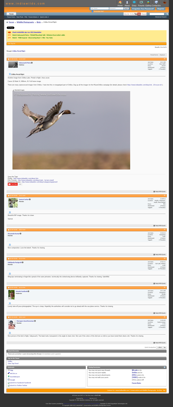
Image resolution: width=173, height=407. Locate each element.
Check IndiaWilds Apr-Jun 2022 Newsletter (26, 32)
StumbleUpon (15, 377)
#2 (164, 195)
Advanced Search (161, 17)
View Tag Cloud (13, 363)
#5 (164, 287)
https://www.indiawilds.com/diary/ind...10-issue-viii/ (144, 85)
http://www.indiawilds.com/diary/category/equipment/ (40, 182)
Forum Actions (33, 17)
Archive (159, 390)
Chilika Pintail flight (18, 51)
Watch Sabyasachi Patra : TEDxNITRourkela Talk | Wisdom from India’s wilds (38, 35)
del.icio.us (13, 373)
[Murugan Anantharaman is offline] (11, 324)
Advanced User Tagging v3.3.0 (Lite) (73, 403)
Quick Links (44, 17)
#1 (164, 59)
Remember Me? (98, 11)
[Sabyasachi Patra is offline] (13, 64)
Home (120, 6)
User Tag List (11, 43)
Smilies (134, 373)
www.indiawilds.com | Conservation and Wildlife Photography (135, 390)
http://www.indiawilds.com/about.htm (26, 178)
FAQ (25, 17)
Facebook (27, 383)
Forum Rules (11, 17)
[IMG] (134, 375)
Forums (141, 6)
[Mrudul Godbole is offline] (11, 294)
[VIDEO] (135, 377)
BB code (135, 370)
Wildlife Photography (25, 22)
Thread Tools (153, 55)
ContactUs (156, 6)
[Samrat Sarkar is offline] (13, 202)
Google (12, 380)
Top (165, 347)
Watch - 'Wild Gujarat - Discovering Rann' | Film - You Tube (32, 38)
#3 (164, 229)
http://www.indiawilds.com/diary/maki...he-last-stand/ (36, 180)
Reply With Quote (160, 191)
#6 (164, 317)
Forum (11, 14)
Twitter (24, 385)
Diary (134, 6)
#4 (164, 258)
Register (160, 9)
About (127, 6)
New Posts (19, 17)
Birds (39, 22)
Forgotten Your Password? (143, 9)
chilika (10, 361)
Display (162, 55)
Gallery (148, 6)
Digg (11, 370)
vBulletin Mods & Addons (92, 403)
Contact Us (111, 390)
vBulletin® (86, 398)
